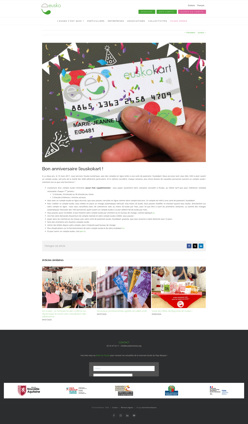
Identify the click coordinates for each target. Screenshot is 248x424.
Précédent (190, 32)
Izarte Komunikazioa (149, 407)
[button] (44, 294)
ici (153, 213)
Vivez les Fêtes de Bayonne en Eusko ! (172, 311)
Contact (115, 407)
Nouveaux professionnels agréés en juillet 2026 (122, 311)
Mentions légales (127, 407)
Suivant (201, 32)
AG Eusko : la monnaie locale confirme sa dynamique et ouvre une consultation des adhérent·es (64, 314)
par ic (82, 231)
